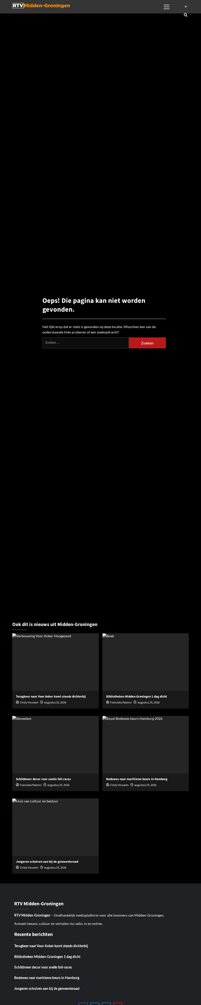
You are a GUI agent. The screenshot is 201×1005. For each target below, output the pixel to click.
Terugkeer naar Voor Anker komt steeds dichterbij (51, 946)
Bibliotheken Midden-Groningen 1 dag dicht (47, 957)
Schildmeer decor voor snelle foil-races (43, 967)
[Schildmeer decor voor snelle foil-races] (55, 744)
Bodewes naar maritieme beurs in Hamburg (46, 978)
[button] (167, 6)
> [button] (186, 6)
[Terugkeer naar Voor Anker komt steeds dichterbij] (55, 662)
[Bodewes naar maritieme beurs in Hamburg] (145, 744)
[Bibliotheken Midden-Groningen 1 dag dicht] (145, 662)
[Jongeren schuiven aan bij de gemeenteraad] (55, 827)
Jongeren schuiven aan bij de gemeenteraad (46, 989)
